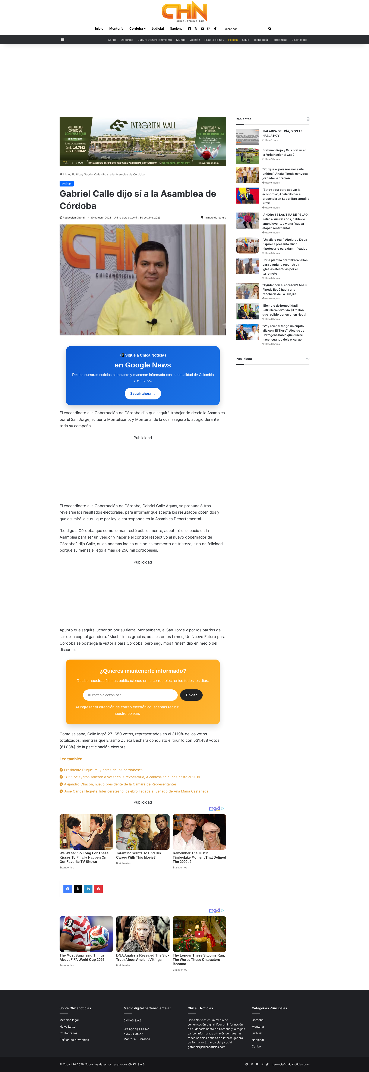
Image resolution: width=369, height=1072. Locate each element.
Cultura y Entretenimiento (155, 39)
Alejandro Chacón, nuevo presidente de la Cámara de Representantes (120, 784)
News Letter (68, 1026)
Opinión (195, 39)
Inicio (99, 28)
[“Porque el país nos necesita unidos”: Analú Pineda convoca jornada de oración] (247, 175)
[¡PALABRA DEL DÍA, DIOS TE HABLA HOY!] (247, 137)
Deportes (127, 39)
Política (233, 39)
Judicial (157, 28)
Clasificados (299, 39)
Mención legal (69, 1020)
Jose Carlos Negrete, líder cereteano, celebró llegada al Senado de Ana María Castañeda (135, 791)
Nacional (176, 28)
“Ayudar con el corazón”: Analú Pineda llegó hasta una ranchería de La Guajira (284, 289)
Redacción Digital (74, 217)
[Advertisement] (184, 80)
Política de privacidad (74, 1039)
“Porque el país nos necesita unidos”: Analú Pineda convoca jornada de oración (285, 173)
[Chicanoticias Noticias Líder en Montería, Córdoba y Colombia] (184, 11)
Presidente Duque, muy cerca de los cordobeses (102, 770)
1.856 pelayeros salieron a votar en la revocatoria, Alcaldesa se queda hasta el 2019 (131, 777)
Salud (245, 39)
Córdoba (136, 28)
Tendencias (279, 39)
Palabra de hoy (214, 39)
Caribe (112, 39)
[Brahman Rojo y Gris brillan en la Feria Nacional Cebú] (247, 156)
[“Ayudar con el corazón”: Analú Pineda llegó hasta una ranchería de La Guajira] (247, 291)
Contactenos (68, 1033)
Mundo (181, 39)
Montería (116, 28)
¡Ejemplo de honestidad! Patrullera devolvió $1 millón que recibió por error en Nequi (284, 310)
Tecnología (260, 39)
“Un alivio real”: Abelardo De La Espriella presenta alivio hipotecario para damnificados (284, 244)
